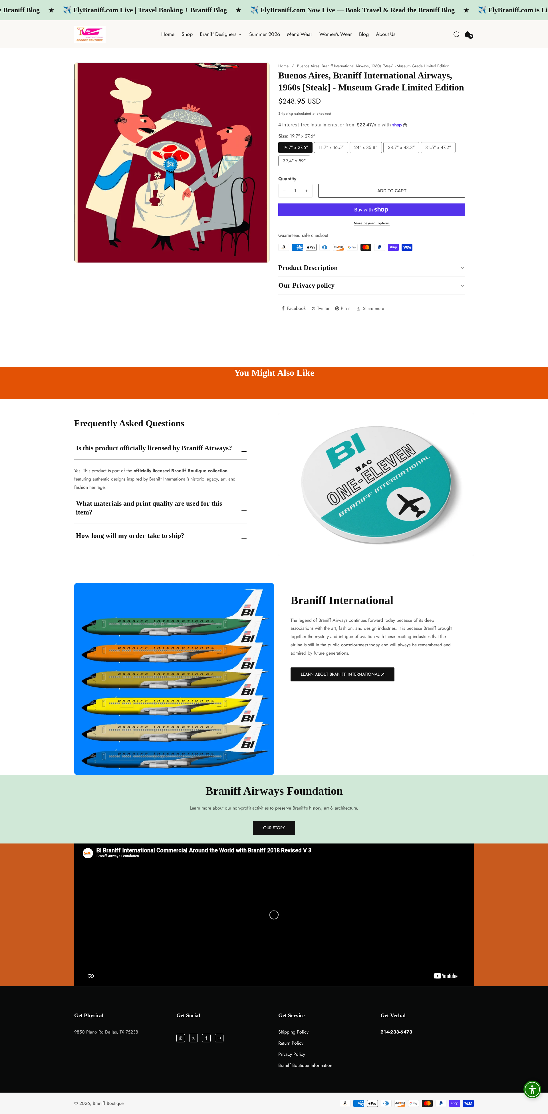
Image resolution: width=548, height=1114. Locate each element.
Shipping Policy (293, 1032)
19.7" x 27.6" (295, 147)
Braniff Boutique (108, 1103)
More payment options (372, 223)
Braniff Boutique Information (305, 1065)
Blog (364, 34)
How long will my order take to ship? (130, 535)
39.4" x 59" (294, 161)
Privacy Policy (291, 1054)
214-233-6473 (396, 1032)
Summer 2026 (264, 34)
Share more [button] (373, 308)
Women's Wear (335, 34)
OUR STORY (274, 828)
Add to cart (391, 190)
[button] (456, 34)
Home (167, 34)
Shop (187, 34)
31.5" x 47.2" (438, 147)
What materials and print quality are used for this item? (149, 508)
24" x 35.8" (365, 147)
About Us (385, 34)
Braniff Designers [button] (219, 34)
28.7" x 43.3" (401, 147)
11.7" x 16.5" (331, 147)
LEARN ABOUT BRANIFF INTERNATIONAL (340, 674)
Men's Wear (299, 34)
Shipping (285, 113)
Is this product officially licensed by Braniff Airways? (154, 448)
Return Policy (290, 1043)
